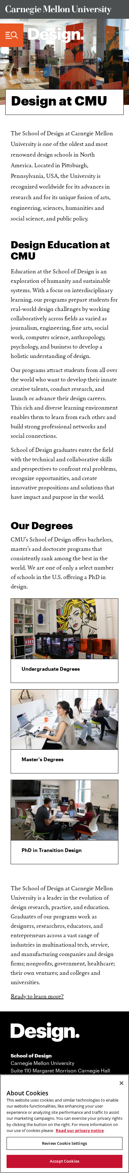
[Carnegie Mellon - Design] (45, 1033)
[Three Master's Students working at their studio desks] (64, 720)
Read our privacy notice (80, 1130)
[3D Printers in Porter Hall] (64, 629)
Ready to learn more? (37, 996)
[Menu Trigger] (12, 35)
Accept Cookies (64, 1161)
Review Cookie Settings (64, 1143)
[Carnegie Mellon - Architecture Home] (56, 35)
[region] (64, 1123)
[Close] (121, 1083)
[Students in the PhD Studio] (64, 810)
